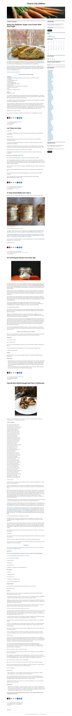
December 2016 (50, 127)
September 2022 (50, 78)
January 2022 (50, 80)
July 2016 (49, 131)
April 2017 (49, 123)
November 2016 (50, 128)
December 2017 (50, 116)
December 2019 (50, 96)
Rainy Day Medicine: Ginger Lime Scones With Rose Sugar (24, 25)
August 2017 (50, 120)
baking (11, 187)
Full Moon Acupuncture (11, 68)
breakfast (11, 122)
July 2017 (49, 121)
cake (13, 187)
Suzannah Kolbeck (19, 121)
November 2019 (50, 97)
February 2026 (50, 70)
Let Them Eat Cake (14, 128)
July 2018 (49, 110)
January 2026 (50, 71)
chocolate (14, 703)
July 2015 (49, 140)
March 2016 (50, 134)
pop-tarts (13, 253)
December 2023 (50, 75)
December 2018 (50, 106)
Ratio (27, 547)
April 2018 (49, 113)
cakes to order (16, 188)
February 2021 (50, 85)
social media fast (25, 252)
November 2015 (50, 137)
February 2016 (50, 135)
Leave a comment (10, 124)
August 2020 (50, 90)
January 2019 (50, 105)
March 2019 (50, 104)
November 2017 (50, 117)
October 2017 (50, 118)
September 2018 (50, 108)
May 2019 (49, 102)
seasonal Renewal (26, 68)
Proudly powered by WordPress (30, 714)
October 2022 (50, 77)
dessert (15, 187)
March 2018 (50, 114)
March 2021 (50, 84)
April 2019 (49, 103)
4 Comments (9, 705)
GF (17, 187)
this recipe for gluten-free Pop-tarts (16, 234)
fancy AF (13, 704)
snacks (21, 252)
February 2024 (50, 73)
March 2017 (50, 124)
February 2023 (50, 76)
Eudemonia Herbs (40, 61)
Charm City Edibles (36, 3)
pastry (10, 253)
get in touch (24, 326)
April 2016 (49, 133)
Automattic (45, 714)
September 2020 (51, 89)
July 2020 (49, 91)
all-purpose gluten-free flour (15, 555)
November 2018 (50, 107)
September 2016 (50, 129)
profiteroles (20, 704)
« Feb (48, 53)
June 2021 (49, 83)
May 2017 (49, 122)
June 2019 (49, 101)
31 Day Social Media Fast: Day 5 (19, 193)
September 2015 (50, 139)
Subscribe (49, 30)
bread (10, 123)
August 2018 (50, 109)
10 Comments (9, 379)
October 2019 (50, 98)
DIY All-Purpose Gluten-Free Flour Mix (21, 258)
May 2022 (49, 79)
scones (13, 123)
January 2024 (50, 74)
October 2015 (50, 138)
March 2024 (50, 72)
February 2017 (50, 125)
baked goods (11, 378)
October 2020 (50, 88)
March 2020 (50, 94)
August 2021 (50, 82)
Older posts (9, 709)
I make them (38, 526)
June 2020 (49, 92)
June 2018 (49, 111)
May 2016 (49, 132)
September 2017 (50, 119)
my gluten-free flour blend (33, 234)
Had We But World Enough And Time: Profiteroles (25, 383)
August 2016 (50, 130)
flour (13, 377)
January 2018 (50, 115)
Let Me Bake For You (18, 157)
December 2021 (50, 81)
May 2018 (49, 112)
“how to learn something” (24, 510)
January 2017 (50, 126)
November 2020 (50, 87)
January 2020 (50, 95)
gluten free (15, 122)
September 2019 (50, 99)
